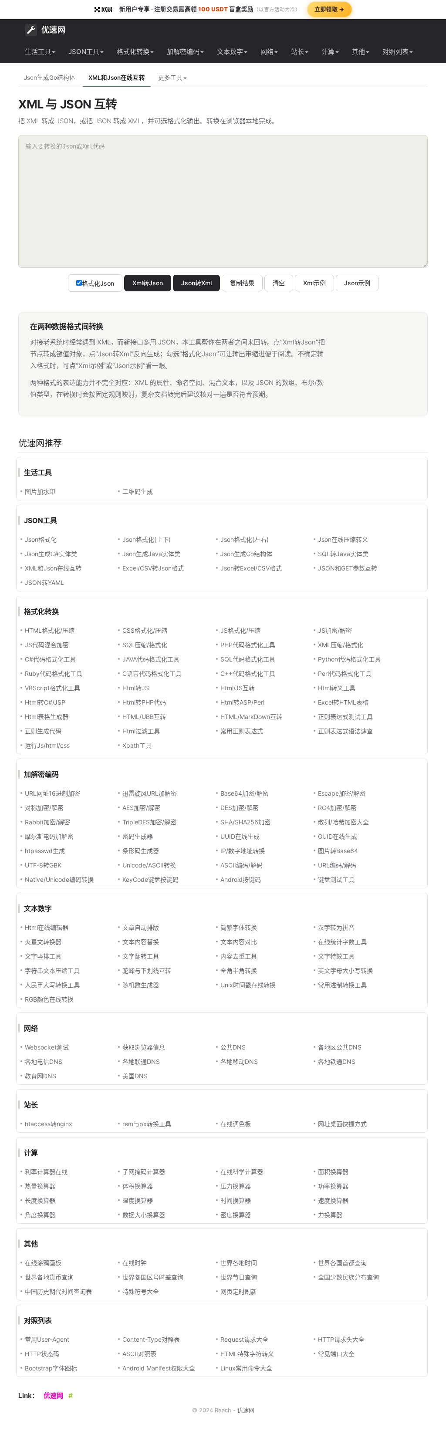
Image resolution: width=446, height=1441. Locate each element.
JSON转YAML (44, 582)
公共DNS (233, 1047)
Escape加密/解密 (341, 793)
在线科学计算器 (241, 1171)
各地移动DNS (239, 1061)
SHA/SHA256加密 (245, 822)
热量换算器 (40, 1186)
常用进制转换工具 (342, 985)
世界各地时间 (238, 1262)
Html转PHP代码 (144, 702)
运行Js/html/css (47, 745)
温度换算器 (137, 1200)
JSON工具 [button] (83, 51)
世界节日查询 (238, 1277)
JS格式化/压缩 (240, 630)
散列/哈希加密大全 (343, 822)
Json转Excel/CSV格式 (251, 568)
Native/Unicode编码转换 (59, 879)
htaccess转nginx (48, 1123)
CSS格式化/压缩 (144, 630)
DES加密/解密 (239, 807)
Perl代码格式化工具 (345, 673)
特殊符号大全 (140, 1291)
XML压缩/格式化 (340, 644)
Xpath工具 (137, 745)
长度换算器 (40, 1200)
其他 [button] (358, 51)
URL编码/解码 (337, 865)
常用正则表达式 (241, 731)
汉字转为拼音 (336, 927)
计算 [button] (327, 51)
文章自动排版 (140, 927)
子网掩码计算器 (143, 1171)
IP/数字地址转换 (242, 850)
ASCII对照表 (139, 1353)
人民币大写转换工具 (52, 985)
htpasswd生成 (45, 850)
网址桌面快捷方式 (342, 1123)
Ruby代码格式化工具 (53, 673)
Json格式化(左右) (244, 539)
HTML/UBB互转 (144, 716)
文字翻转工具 (140, 956)
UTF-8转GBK (43, 865)
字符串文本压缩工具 (52, 970)
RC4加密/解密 (337, 807)
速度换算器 (333, 1200)
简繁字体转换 (238, 927)
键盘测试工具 (336, 879)
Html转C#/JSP (45, 702)
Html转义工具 (336, 688)
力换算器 (330, 1214)
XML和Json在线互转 (116, 77)
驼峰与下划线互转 (146, 970)
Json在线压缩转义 (343, 539)
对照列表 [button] (395, 51)
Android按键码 (240, 879)
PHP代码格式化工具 (247, 644)
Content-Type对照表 (151, 1339)
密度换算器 (235, 1214)
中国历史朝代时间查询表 (58, 1291)
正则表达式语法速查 (345, 731)
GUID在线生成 (337, 836)
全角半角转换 (238, 970)
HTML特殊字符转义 (247, 1353)
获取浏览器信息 (143, 1047)
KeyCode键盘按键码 (150, 879)
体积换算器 (137, 1186)
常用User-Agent (47, 1339)
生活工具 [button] (38, 51)
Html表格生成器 (46, 716)
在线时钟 (134, 1262)
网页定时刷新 (238, 1291)
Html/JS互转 (237, 688)
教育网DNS (40, 1076)
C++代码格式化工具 (247, 673)
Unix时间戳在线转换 (248, 985)
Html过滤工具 (141, 731)
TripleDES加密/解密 (149, 822)
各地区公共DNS (340, 1047)
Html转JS (135, 688)
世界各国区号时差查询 (152, 1277)
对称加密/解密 (44, 807)
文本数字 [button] (230, 51)
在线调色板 (235, 1123)
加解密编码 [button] (183, 51)
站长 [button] (297, 51)
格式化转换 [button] (133, 51)
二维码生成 (137, 491)
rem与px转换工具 (146, 1123)
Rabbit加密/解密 (47, 822)
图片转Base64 (338, 850)
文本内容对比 (238, 941)
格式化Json (98, 283)
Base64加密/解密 (244, 793)
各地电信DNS (43, 1061)
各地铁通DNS (336, 1061)
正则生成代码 (43, 731)
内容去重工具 (238, 956)
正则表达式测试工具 (345, 716)
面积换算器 (333, 1171)
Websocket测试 (47, 1047)
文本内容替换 (140, 941)
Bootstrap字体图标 (51, 1368)
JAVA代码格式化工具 (150, 659)
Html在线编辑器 (46, 927)
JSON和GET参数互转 (347, 568)
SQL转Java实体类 (343, 553)
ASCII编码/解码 (241, 865)
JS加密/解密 (335, 630)
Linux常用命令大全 (246, 1368)
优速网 (53, 29)
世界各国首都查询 (342, 1262)
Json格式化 (41, 539)
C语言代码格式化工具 (152, 673)
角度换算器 (40, 1214)
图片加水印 (40, 491)
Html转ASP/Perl (242, 702)
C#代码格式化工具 (50, 659)
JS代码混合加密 (47, 644)
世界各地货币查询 (49, 1277)
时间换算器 (235, 1200)
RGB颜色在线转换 (49, 999)
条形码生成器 (140, 850)
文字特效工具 (336, 956)
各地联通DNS (141, 1061)
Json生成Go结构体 (49, 77)
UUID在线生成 (240, 836)
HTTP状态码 (42, 1353)
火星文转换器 (43, 941)
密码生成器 (137, 836)
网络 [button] (267, 51)
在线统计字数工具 (342, 941)
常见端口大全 (336, 1353)
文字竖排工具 (43, 956)
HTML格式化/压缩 (49, 630)
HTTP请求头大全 (341, 1339)
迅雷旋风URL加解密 (149, 793)
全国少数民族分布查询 (348, 1277)
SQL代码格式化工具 (247, 659)
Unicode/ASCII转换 (149, 865)
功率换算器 (333, 1186)
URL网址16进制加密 (52, 793)
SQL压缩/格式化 (144, 644)
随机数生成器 (140, 985)
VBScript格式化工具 (52, 688)
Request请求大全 (244, 1339)
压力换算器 (235, 1186)
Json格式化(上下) (146, 539)
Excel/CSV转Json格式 (153, 568)
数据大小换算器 (143, 1214)
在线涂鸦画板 (43, 1262)
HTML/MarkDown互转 (251, 716)
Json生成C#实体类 (51, 553)
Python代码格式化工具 (349, 659)
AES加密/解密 (141, 807)
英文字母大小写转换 (345, 970)
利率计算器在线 (46, 1171)
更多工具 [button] (170, 77)
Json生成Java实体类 (151, 553)
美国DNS (135, 1076)
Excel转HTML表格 (343, 702)
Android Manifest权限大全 (158, 1368)
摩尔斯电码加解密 (49, 836)
